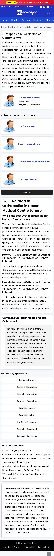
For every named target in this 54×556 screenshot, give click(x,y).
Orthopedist (23, 101)
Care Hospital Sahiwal (13, 454)
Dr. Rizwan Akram (27, 179)
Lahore (18, 27)
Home (5, 20)
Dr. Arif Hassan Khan (29, 144)
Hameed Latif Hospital (40, 458)
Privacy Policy (44, 547)
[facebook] (41, 7)
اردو (49, 13)
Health (14, 20)
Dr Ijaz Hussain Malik (12, 470)
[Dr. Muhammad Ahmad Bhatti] (9, 162)
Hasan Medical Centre (42, 27)
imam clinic (8, 450)
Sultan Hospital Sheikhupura (16, 462)
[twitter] (51, 7)
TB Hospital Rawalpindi (13, 474)
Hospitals (38, 20)
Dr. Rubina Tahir (32, 470)
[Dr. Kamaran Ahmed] (9, 101)
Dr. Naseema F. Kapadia (38, 454)
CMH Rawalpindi (41, 466)
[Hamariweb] (27, 13)
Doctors (25, 20)
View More (26, 192)
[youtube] (48, 7)
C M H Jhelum (9, 478)
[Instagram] (44, 7)
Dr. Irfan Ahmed (26, 126)
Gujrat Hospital (23, 450)
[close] (52, 2)
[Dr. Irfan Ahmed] (9, 126)
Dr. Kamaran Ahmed (29, 97)
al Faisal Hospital (35, 474)
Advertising (31, 547)
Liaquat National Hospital (15, 458)
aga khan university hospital (17, 466)
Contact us (19, 547)
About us (7, 547)
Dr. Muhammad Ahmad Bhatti (34, 161)
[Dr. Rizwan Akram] (9, 179)
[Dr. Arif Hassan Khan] (9, 144)
